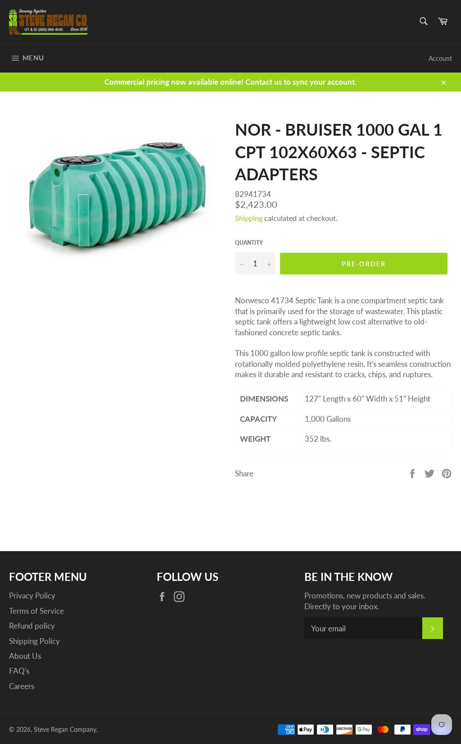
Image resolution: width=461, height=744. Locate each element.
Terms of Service (36, 611)
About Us (25, 656)
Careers (21, 686)
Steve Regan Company (65, 729)
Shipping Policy (34, 641)
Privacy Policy (32, 595)
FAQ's (19, 671)
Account (440, 58)
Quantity (249, 242)
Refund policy (32, 625)
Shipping (248, 218)
